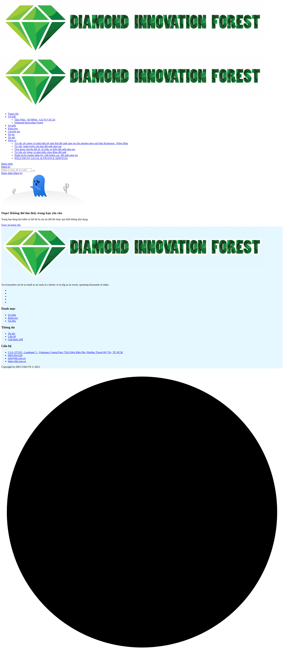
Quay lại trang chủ (11, 224)
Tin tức (11, 137)
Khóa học (13, 128)
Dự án (11, 134)
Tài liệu (12, 321)
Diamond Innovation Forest (28, 122)
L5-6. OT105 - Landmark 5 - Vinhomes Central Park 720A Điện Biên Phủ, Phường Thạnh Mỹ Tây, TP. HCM (65, 352)
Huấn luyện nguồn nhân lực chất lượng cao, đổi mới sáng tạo (46, 155)
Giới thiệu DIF (15, 339)
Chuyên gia (14, 131)
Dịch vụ (12, 140)
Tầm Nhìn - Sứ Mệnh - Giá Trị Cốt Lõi (34, 119)
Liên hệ (12, 336)
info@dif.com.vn (17, 358)
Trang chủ (13, 113)
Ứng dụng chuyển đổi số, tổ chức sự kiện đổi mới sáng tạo (44, 149)
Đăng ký (5, 166)
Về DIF (12, 116)
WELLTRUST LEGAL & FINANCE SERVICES (41, 158)
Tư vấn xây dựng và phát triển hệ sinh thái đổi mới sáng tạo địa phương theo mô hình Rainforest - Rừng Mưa (71, 143)
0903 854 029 (15, 355)
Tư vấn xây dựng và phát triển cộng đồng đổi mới (40, 152)
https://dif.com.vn (17, 361)
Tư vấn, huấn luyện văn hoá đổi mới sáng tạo (37, 146)
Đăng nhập (7, 163)
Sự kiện (12, 125)
